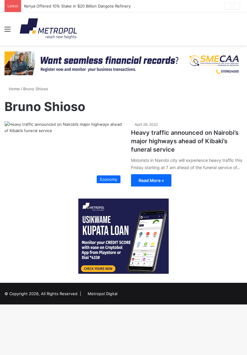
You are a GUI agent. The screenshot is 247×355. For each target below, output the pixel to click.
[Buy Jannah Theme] (123, 62)
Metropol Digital (102, 293)
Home (14, 88)
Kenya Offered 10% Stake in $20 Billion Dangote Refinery (78, 6)
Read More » (151, 180)
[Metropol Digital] (48, 29)
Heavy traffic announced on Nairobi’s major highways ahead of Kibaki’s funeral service (185, 141)
